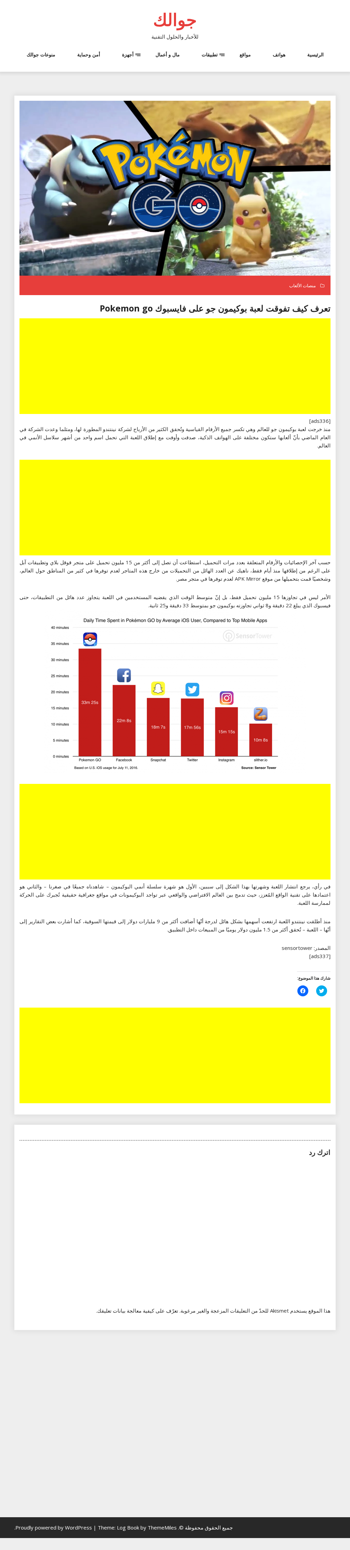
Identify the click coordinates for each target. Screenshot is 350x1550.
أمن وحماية (88, 54)
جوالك (175, 19)
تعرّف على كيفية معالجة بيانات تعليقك (137, 1310)
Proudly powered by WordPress (54, 1527)
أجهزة (128, 54)
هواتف (279, 54)
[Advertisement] (174, 367)
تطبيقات (210, 54)
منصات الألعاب (302, 285)
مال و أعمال (168, 54)
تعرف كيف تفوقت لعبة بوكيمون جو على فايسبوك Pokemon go (215, 308)
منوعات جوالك (41, 54)
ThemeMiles (162, 1527)
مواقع (245, 54)
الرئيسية (315, 54)
